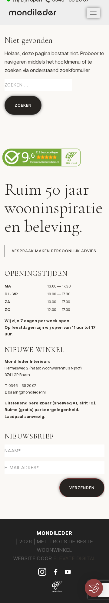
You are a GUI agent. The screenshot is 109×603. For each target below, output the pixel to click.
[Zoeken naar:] (38, 85)
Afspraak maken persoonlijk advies (54, 251)
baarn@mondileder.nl (27, 392)
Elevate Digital (75, 558)
